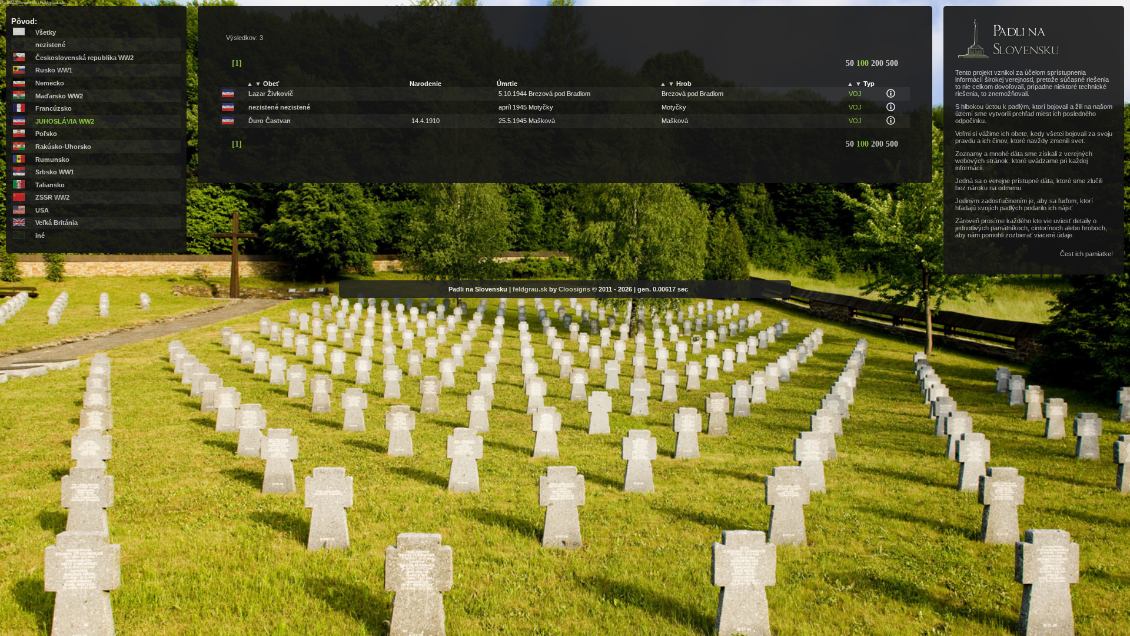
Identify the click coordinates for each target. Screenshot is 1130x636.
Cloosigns (574, 289)
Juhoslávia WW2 (64, 121)
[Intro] (1008, 59)
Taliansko (50, 184)
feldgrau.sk (530, 289)
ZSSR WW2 (52, 197)
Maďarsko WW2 (59, 96)
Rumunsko (52, 159)
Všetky (45, 32)
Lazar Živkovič (270, 93)
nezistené (50, 44)
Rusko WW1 (53, 70)
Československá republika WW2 (84, 57)
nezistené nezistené (279, 107)
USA (42, 210)
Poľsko (46, 133)
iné (40, 235)
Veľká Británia (56, 222)
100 (863, 63)
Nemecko (49, 83)
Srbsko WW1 (54, 171)
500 (892, 63)
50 (851, 63)
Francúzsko (53, 108)
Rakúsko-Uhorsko (63, 146)
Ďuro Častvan (269, 120)
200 (878, 63)
